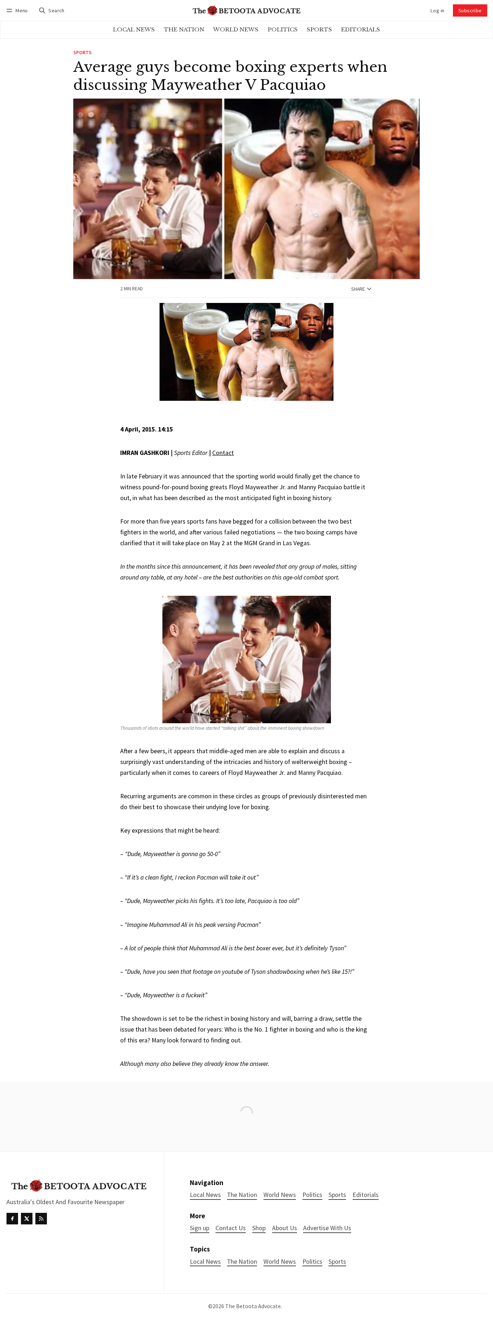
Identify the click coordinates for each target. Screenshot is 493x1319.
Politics (312, 1262)
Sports (82, 52)
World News (279, 1262)
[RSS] (41, 1218)
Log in (437, 10)
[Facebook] (12, 1218)
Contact (223, 453)
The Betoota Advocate (253, 1306)
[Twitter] (26, 1218)
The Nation (242, 1262)
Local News (205, 1262)
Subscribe (470, 10)
